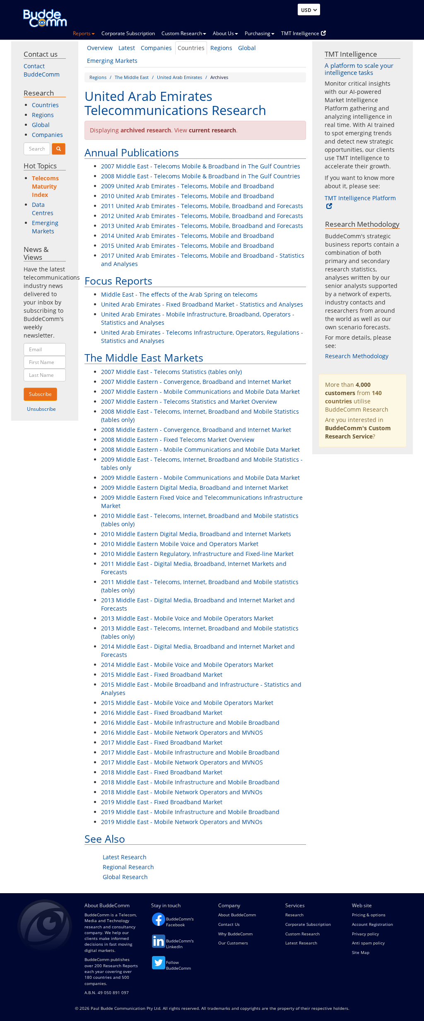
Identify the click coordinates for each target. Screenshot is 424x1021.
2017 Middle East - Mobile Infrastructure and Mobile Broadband (190, 752)
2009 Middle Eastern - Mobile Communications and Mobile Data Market (200, 478)
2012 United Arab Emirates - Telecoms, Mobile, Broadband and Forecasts (202, 216)
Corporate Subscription (128, 33)
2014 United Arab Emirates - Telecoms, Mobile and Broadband (187, 236)
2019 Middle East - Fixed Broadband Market (161, 802)
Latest (126, 48)
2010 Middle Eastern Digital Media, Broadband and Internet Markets (196, 534)
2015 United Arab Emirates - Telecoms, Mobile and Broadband (187, 245)
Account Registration (372, 924)
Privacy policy (365, 934)
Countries (191, 48)
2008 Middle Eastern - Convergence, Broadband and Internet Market (196, 430)
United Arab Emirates (179, 77)
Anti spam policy (368, 943)
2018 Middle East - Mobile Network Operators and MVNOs (182, 792)
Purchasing (257, 33)
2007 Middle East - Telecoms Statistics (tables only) (171, 372)
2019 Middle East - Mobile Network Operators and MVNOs (182, 822)
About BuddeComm (237, 915)
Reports (82, 33)
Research (294, 915)
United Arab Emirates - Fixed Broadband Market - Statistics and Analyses (202, 304)
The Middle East (132, 77)
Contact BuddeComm (42, 70)
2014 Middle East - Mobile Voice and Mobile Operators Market (187, 665)
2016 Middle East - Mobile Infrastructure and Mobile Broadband (190, 722)
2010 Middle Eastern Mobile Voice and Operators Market (179, 544)
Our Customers (233, 943)
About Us (223, 33)
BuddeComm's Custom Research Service (358, 432)
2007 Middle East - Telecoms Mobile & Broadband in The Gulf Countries (200, 166)
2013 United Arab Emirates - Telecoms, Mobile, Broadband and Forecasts (202, 226)
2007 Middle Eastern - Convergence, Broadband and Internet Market (196, 382)
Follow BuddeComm (178, 965)
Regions (221, 48)
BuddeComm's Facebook (180, 922)
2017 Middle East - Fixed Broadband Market (161, 742)
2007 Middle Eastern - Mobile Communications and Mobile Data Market (200, 391)
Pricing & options (368, 915)
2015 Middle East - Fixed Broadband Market (161, 674)
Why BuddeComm (235, 934)
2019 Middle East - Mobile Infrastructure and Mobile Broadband (190, 812)
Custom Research (181, 33)
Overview (100, 48)
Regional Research (128, 867)
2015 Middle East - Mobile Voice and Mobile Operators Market (187, 703)
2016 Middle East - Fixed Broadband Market (161, 713)
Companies (156, 48)
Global (247, 48)
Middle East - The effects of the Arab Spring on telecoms (179, 294)
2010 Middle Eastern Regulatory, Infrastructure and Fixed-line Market (197, 554)
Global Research (125, 877)
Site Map (360, 952)
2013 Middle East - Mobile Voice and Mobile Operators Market (187, 618)
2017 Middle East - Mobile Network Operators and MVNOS (182, 762)
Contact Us (229, 924)
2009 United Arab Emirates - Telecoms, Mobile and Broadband (187, 186)
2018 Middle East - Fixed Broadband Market (161, 772)
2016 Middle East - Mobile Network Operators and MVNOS (182, 732)
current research (212, 130)
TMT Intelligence (300, 33)
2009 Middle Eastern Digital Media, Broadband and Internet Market (194, 487)
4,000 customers (348, 389)
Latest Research (125, 857)
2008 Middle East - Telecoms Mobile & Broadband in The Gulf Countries (200, 176)
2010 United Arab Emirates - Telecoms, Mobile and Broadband (187, 196)
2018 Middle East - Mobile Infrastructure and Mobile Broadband (190, 782)
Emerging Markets (112, 61)
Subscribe (40, 394)
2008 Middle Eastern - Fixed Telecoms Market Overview (177, 439)
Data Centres (42, 209)
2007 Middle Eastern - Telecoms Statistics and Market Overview (189, 401)
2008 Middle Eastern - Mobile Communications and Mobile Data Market (200, 449)
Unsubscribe (41, 409)
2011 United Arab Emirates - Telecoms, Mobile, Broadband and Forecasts (202, 206)
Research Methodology (356, 356)
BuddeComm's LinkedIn (180, 943)
